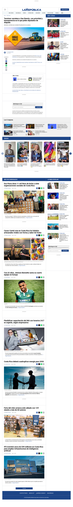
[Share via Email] (6, 68)
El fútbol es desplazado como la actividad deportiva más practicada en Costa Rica (64, 217)
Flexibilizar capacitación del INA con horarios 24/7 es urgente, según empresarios (24, 322)
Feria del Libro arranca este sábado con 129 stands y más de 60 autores (21, 409)
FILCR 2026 (8, 439)
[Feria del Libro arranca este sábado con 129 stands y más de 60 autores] (24, 426)
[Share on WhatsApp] (6, 65)
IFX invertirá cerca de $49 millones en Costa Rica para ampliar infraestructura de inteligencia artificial (23, 449)
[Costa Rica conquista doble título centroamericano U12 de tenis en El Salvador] (53, 34)
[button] (65, 9)
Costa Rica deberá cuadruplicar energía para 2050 (24, 362)
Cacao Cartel (25, 264)
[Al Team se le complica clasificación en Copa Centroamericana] (30, 79)
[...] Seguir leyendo (28, 217)
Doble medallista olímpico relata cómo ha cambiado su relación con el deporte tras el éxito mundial (64, 46)
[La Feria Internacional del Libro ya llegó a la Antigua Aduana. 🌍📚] (23, 152)
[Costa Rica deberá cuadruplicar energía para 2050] (24, 378)
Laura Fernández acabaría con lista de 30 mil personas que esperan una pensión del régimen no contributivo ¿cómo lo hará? (64, 238)
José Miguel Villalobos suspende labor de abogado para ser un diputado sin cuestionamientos (63, 207)
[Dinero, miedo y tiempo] (14, 79)
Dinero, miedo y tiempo (21, 79)
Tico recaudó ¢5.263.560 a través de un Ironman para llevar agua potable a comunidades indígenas (64, 23)
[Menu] (5, 10)
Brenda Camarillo (8, 453)
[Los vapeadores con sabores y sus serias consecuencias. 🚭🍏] (50, 152)
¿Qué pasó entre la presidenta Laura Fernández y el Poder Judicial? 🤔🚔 (63, 164)
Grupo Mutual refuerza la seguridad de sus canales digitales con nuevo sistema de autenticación (63, 186)
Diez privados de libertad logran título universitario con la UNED (19, 132)
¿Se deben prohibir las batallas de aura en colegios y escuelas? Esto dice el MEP (64, 57)
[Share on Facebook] (6, 61)
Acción (61, 41)
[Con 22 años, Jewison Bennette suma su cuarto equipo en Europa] (24, 291)
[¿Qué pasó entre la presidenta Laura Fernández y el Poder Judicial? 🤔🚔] (63, 152)
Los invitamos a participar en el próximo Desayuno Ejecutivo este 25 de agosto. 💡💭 (36, 165)
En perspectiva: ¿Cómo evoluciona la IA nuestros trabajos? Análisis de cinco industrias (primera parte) (62, 126)
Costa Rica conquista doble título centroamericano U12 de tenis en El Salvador (64, 35)
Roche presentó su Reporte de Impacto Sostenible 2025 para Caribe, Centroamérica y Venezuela (9, 165)
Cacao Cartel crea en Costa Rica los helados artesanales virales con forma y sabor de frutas (22, 232)
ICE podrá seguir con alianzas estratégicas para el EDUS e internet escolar (63, 226)
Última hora (8, 15)
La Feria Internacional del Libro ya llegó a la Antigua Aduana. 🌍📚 (22, 164)
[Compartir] (6, 70)
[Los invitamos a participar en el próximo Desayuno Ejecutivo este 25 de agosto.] (36, 152)
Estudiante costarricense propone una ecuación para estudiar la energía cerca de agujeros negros (63, 197)
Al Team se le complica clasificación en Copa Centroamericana (37, 79)
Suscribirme (38, 107)
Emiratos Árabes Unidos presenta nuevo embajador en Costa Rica (41, 132)
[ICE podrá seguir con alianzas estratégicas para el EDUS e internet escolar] (53, 227)
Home (5, 15)
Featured (62, 54)
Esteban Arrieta (7, 325)
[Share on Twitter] (6, 63)
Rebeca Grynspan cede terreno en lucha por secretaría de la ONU (39, 125)
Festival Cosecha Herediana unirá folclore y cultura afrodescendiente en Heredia (19, 125)
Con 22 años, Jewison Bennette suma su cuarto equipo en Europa (23, 274)
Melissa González (8, 188)
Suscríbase (50, 493)
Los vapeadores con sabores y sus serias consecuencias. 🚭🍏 (49, 164)
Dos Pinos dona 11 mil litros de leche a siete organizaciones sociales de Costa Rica (21, 185)
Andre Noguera (7, 277)
